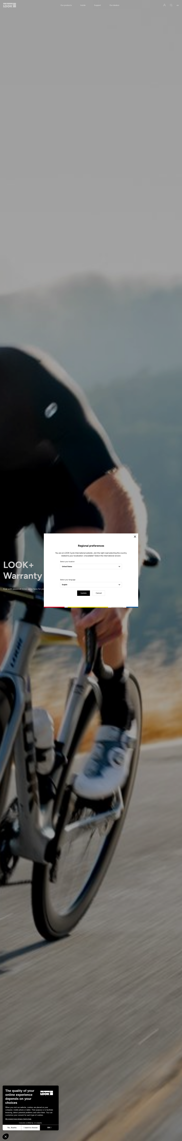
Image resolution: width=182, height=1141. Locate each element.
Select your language (67, 580)
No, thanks (12, 1127)
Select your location (67, 562)
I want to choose (31, 1127)
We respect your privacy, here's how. (18, 1119)
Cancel (99, 593)
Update (83, 593)
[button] (5, 1136)
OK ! (49, 1127)
